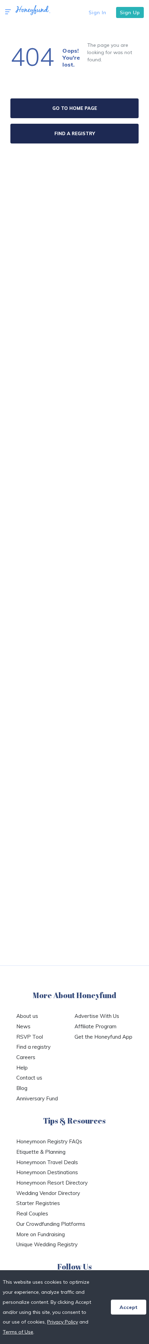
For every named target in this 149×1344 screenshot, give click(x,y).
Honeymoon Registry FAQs (49, 1141)
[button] (8, 12)
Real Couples (32, 1213)
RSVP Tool (29, 1036)
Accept (129, 1307)
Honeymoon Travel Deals (47, 1162)
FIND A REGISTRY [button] (74, 133)
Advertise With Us (96, 1016)
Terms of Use (18, 1332)
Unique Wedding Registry (47, 1244)
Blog (21, 1088)
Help (22, 1067)
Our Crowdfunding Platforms (50, 1224)
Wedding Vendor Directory (48, 1193)
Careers (25, 1057)
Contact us (29, 1077)
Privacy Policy (62, 1322)
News (23, 1026)
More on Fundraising (40, 1234)
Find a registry (33, 1047)
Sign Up (130, 12)
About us (27, 1016)
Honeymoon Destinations (47, 1172)
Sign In (97, 12)
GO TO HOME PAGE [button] (74, 108)
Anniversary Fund (37, 1098)
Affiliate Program (95, 1026)
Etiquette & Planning (40, 1152)
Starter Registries (38, 1203)
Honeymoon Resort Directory (52, 1182)
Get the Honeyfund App (103, 1036)
